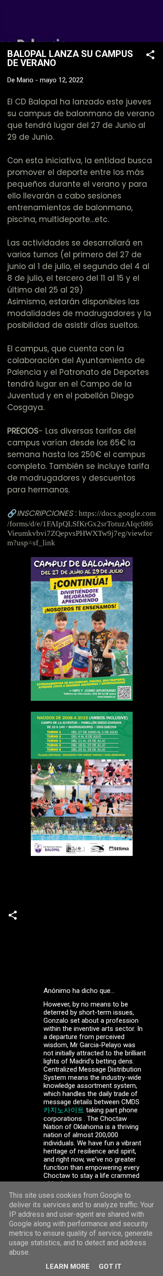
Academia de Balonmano (48, 936)
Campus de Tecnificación (48, 954)
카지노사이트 (63, 1110)
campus (110, 936)
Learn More (68, 1266)
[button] (150, 56)
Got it (110, 1266)
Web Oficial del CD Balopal (81, 21)
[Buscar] (150, 18)
